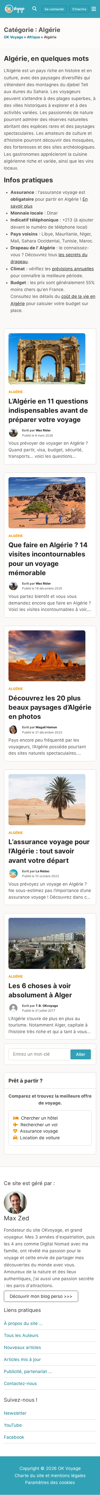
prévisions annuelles (73, 268)
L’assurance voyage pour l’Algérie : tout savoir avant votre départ (49, 851)
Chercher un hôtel (38, 1118)
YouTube (13, 1425)
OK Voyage (13, 37)
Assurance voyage (37, 1131)
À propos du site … (23, 1323)
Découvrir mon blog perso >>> (41, 1296)
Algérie (15, 392)
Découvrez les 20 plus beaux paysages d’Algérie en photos (50, 707)
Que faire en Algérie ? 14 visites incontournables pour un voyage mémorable (48, 559)
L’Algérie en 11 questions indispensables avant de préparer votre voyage (48, 410)
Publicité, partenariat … (28, 1371)
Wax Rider (43, 430)
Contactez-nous (20, 1383)
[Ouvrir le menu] (92, 9)
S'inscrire (79, 9)
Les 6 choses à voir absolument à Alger (40, 990)
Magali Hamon (46, 727)
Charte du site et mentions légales (50, 1475)
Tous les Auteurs (21, 1335)
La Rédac (42, 871)
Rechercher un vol (37, 1124)
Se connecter (54, 9)
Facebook (14, 1437)
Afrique (33, 37)
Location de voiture (38, 1137)
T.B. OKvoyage (47, 1006)
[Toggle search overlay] (34, 8)
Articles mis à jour (22, 1359)
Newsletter (15, 1413)
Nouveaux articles (22, 1347)
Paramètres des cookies (50, 1482)
